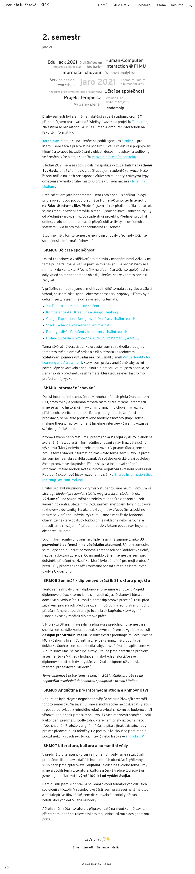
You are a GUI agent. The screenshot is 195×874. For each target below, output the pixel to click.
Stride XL (128, 141)
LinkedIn (88, 848)
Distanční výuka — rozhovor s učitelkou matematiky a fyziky (92, 338)
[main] (97, 41)
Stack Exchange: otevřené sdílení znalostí (78, 325)
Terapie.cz (139, 122)
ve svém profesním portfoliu (114, 157)
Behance (103, 848)
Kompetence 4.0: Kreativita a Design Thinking (82, 312)
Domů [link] (103, 5)
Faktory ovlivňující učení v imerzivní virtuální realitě (86, 332)
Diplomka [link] (143, 5)
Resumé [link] (177, 5)
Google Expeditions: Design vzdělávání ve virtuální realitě (90, 319)
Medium (116, 848)
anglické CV (135, 736)
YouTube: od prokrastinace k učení (72, 306)
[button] (190, 5)
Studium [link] (119, 5)
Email (76, 848)
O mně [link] (161, 5)
